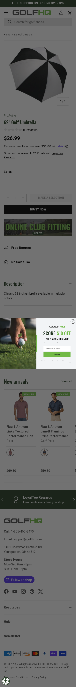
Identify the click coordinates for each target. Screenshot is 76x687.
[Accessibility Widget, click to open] (6, 681)
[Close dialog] (73, 321)
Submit (57, 354)
